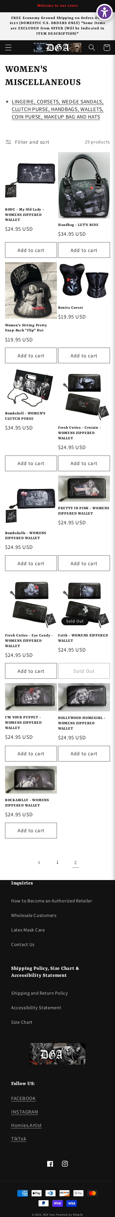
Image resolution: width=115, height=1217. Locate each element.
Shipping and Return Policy (39, 993)
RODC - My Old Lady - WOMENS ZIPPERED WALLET (24, 215)
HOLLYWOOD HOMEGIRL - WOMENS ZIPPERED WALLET (81, 723)
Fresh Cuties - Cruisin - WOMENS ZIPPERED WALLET (79, 433)
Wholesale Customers (34, 915)
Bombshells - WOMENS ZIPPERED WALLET (25, 536)
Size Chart (22, 1022)
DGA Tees (49, 1214)
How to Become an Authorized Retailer (51, 901)
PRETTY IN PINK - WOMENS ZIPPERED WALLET (83, 511)
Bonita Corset (70, 308)
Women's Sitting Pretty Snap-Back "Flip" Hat (26, 328)
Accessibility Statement (36, 1007)
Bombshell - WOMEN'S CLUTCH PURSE (25, 416)
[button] (8, 47)
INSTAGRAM (24, 1111)
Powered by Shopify (69, 1214)
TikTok (18, 1138)
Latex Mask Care (28, 930)
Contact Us (23, 944)
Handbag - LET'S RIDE (78, 225)
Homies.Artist (26, 1125)
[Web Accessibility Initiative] (104, 12)
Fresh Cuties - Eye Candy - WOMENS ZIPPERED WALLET (29, 641)
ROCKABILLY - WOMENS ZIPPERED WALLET (27, 803)
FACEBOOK (23, 1098)
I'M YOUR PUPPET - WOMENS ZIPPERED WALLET (23, 723)
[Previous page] (39, 862)
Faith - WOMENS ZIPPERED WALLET (83, 638)
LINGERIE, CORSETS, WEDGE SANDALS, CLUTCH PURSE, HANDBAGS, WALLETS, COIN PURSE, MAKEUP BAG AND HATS (58, 109)
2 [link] (75, 862)
